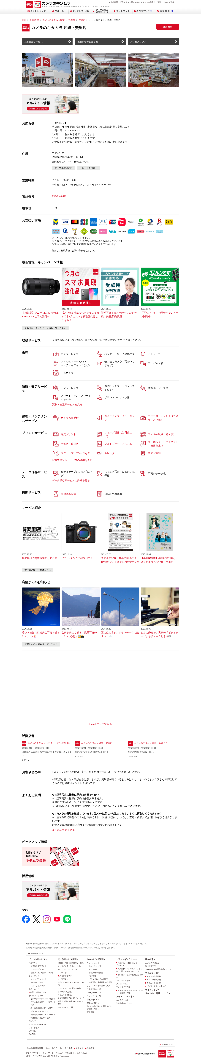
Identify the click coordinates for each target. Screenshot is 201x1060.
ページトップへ (168, 1044)
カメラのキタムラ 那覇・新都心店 (151, 743)
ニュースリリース (54, 1048)
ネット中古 (93, 969)
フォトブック (34, 976)
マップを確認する (63, 168)
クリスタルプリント (38, 966)
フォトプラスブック (38, 979)
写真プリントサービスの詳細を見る (72, 460)
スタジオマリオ (65, 976)
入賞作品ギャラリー (124, 1003)
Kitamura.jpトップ (37, 953)
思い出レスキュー (36, 996)
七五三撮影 (63, 979)
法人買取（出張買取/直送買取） (101, 982)
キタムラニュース (94, 989)
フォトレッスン (122, 984)
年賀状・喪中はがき (38, 992)
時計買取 (92, 976)
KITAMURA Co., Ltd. (41, 1056)
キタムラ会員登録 (154, 976)
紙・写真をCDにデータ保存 (41, 1008)
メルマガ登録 (168, 2)
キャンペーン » (94, 992)
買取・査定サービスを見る (67, 404)
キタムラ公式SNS (65, 995)
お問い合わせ (135, 2)
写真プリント (34, 963)
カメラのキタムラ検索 (54, 20)
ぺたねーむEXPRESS (37, 1024)
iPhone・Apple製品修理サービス (71, 963)
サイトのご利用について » (157, 993)
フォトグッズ (34, 1028)
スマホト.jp (62, 973)
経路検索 (167, 26)
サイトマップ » (152, 989)
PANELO (32, 1034)
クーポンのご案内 (65, 992)
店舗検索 (34, 20)
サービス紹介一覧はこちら (37, 570)
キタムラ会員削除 (154, 983)
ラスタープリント (37, 969)
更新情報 (90, 1012)
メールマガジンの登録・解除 (69, 988)
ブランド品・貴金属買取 (98, 979)
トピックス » (93, 999)
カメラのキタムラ (152, 963)
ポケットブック (36, 982)
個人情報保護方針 (35, 1048)
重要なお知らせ (93, 1003)
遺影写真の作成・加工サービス (42, 1014)
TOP (24, 20)
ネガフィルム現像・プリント (42, 973)
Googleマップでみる (100, 724)
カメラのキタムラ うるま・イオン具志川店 (49, 743)
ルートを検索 (88, 168)
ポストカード (34, 989)
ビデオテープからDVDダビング (42, 999)
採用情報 (123, 2)
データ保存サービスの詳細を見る (71, 480)
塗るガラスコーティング (67, 969)
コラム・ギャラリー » (126, 959)
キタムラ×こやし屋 (65, 1007)
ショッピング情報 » (96, 959)
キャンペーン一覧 (94, 996)
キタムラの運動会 (123, 980)
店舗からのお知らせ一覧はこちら (40, 644)
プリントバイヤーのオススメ (98, 986)
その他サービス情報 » (68, 959)
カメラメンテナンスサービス (69, 966)
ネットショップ (93, 963)
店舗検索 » (150, 959)
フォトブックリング (38, 986)
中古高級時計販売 (96, 973)
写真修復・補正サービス (40, 1018)
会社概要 (114, 2)
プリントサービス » (38, 959)
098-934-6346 (59, 196)
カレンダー (33, 1021)
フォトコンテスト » (125, 996)
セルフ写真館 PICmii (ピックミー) (71, 998)
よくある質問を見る (63, 830)
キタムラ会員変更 (154, 979)
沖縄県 (71, 20)
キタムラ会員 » (152, 973)
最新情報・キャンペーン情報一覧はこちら (45, 328)
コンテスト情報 (122, 1000)
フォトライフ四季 (123, 987)
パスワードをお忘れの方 (156, 986)
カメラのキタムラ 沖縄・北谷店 (96, 743)
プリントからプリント (39, 1011)
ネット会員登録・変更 (152, 2)
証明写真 (32, 1031)
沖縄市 (82, 20)
